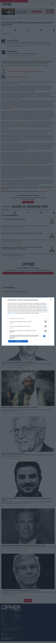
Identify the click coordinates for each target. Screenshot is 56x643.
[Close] (51, 300)
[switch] (45, 321)
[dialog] (28, 321)
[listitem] (28, 318)
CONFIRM (18, 341)
